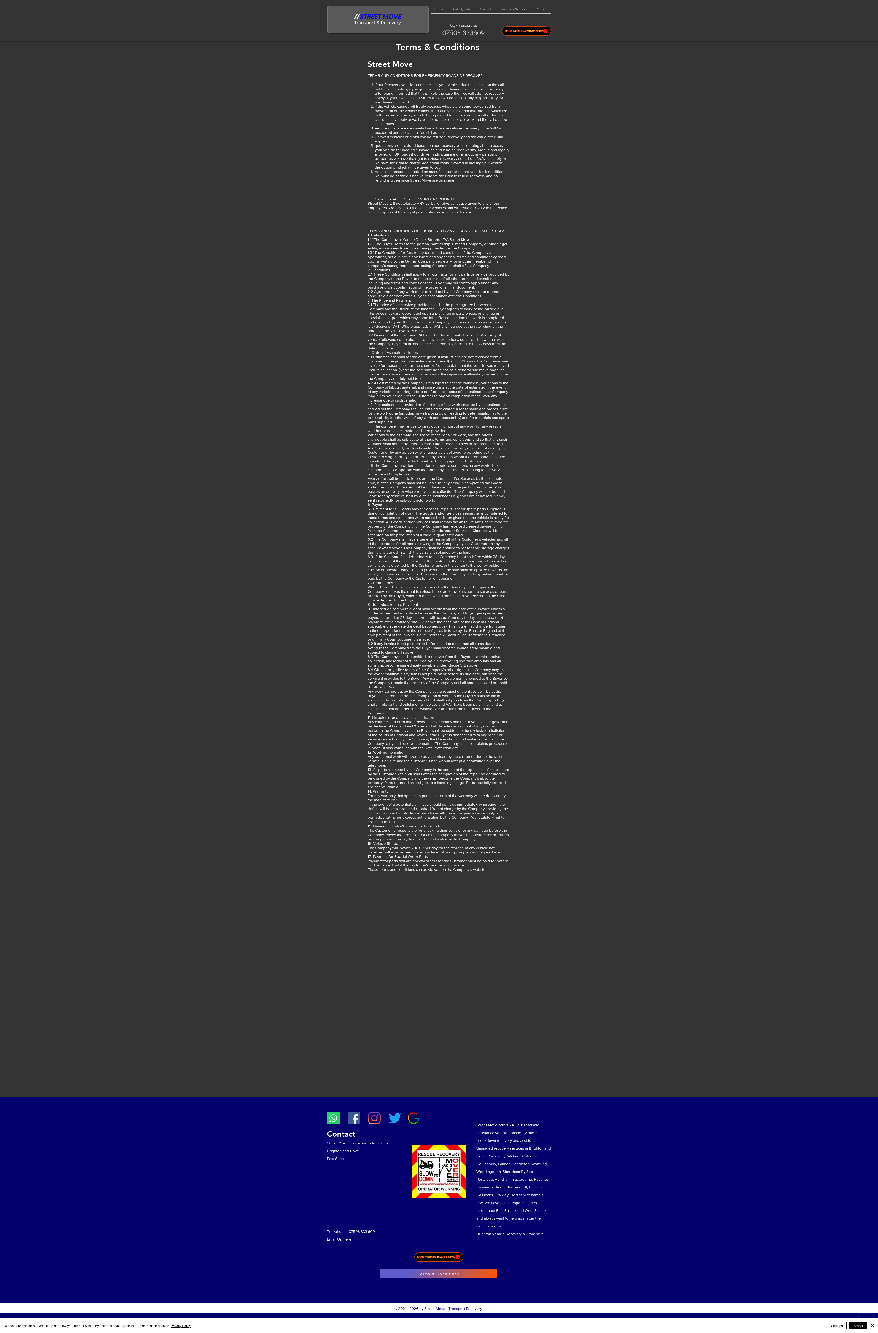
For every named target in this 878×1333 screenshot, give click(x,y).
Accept (858, 1325)
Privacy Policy (181, 1325)
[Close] (872, 1325)
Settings (837, 1325)
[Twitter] (395, 1118)
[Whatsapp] (333, 1118)
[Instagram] (374, 1118)
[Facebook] (354, 1118)
